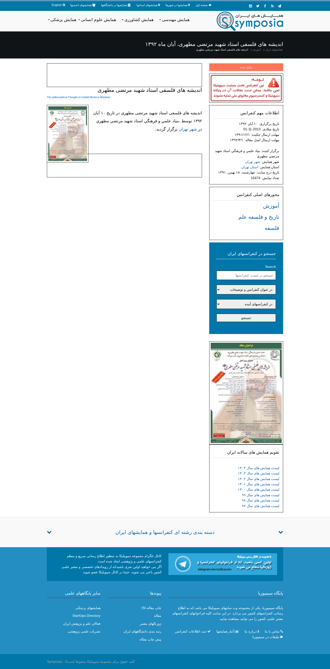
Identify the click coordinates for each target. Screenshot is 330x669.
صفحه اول (201, 5)
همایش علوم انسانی (98, 19)
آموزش (257, 49)
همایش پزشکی (63, 19)
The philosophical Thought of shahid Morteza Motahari (78, 97)
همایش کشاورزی (139, 19)
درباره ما (250, 631)
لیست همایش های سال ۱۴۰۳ (258, 473)
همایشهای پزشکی (87, 608)
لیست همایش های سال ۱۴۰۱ (258, 484)
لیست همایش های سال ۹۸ (260, 500)
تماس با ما (272, 631)
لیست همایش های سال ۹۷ (260, 506)
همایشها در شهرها (176, 5)
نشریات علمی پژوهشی (84, 631)
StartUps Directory (86, 616)
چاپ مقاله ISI (151, 608)
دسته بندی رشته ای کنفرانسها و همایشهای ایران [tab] (165, 532)
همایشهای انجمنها (81, 5)
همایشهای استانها (147, 5)
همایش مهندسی (176, 19)
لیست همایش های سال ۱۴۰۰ (258, 489)
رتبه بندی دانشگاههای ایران (142, 631)
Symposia (54, 661)
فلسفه (272, 228)
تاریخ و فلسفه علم (258, 217)
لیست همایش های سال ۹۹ (260, 495)
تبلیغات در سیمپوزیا (266, 637)
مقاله (157, 616)
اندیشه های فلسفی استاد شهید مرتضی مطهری (222, 49)
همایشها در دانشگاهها (114, 5)
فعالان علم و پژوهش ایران (81, 623)
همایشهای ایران (273, 49)
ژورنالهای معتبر (150, 623)
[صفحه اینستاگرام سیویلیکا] (250, 6)
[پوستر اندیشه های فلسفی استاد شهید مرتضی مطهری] (246, 392)
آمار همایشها (225, 631)
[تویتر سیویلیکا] (257, 6)
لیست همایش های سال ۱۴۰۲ (258, 479)
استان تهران (249, 167)
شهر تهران (252, 162)
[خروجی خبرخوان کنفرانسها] (272, 6)
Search (270, 267)
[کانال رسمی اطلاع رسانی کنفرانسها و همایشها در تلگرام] (222, 564)
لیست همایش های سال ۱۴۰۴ (258, 468)
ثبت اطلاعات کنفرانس (190, 631)
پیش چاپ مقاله (150, 639)
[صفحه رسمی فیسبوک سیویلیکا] (265, 6)
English (57, 5)
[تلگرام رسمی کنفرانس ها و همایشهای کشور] (279, 6)
